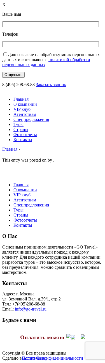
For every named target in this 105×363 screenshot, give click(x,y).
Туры (18, 124)
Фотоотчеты (25, 134)
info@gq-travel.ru (30, 309)
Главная (21, 99)
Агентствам (24, 114)
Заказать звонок (51, 84)
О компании (25, 104)
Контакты (22, 139)
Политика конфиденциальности (52, 358)
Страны (20, 129)
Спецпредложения (31, 119)
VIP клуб (22, 109)
